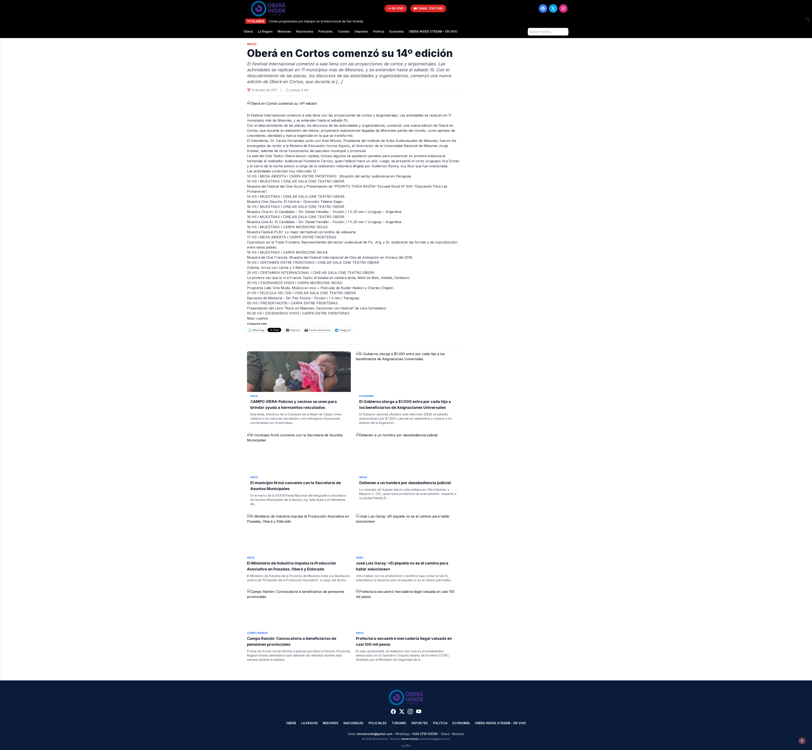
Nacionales (304, 31)
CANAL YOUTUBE (430, 8)
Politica (378, 31)
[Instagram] (563, 8)
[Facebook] (543, 8)
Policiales (325, 31)
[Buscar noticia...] (808, 19)
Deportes (361, 31)
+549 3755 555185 (424, 734)
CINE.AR (290, 181)
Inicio (251, 44)
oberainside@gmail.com (374, 734)
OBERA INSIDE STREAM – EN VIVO (433, 31)
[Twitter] (553, 8)
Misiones (284, 31)
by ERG (406, 745)
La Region (265, 31)
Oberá (248, 31)
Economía (396, 31)
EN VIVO (397, 8)
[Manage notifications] (802, 740)
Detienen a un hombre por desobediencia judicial (405, 483)
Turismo (344, 31)
